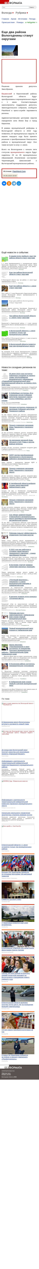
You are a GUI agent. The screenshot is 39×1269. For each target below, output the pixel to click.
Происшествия (8, 22)
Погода (32, 19)
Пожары (19, 22)
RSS (15, 1077)
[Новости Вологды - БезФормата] (11, 2)
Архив (13, 19)
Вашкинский (7, 94)
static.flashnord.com (10, 57)
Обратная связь (6, 1073)
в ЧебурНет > (31, 22)
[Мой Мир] (19, 183)
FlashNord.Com (19, 171)
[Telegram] (14, 183)
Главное (5, 19)
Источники (22, 19)
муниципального (18, 152)
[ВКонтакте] (4, 183)
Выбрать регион (6, 1074)
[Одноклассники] (9, 183)
